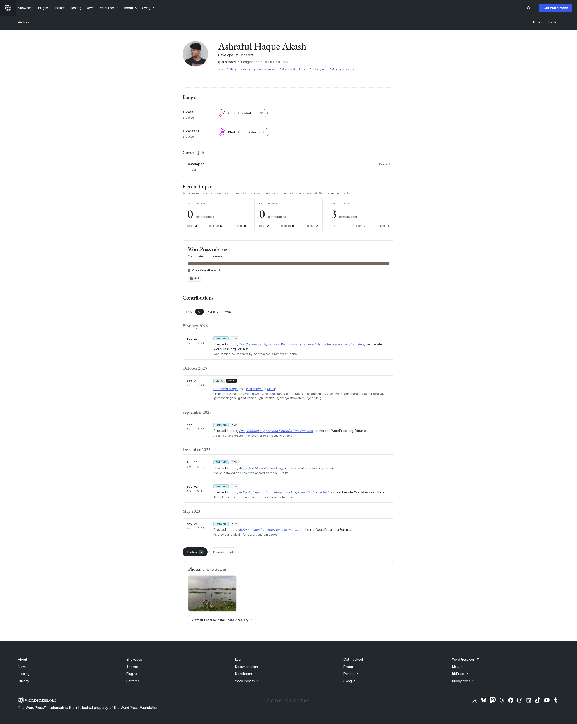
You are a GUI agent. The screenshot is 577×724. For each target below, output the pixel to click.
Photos (194, 552)
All (199, 311)
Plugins (131, 674)
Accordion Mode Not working (260, 468)
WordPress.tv (247, 681)
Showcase (134, 659)
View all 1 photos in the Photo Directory (220, 620)
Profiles (23, 22)
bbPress (460, 674)
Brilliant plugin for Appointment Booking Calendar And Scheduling (287, 492)
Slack (271, 389)
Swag (349, 681)
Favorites (223, 552)
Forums (213, 311)
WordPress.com (465, 659)
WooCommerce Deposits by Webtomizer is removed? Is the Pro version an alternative (301, 344)
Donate (350, 674)
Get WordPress (555, 8)
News (22, 667)
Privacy (23, 681)
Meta (228, 311)
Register (539, 22)
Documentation (246, 667)
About (22, 659)
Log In (552, 22)
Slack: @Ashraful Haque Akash (331, 69)
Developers (244, 674)
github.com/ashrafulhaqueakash (278, 69)
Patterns (132, 681)
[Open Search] (528, 8)
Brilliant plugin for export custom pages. (268, 529)
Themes (132, 667)
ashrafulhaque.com (232, 69)
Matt (457, 667)
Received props (225, 389)
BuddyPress (463, 681)
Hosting (24, 674)
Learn (239, 659)
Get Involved (353, 659)
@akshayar (254, 389)
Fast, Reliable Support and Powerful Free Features (276, 431)
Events (348, 667)
